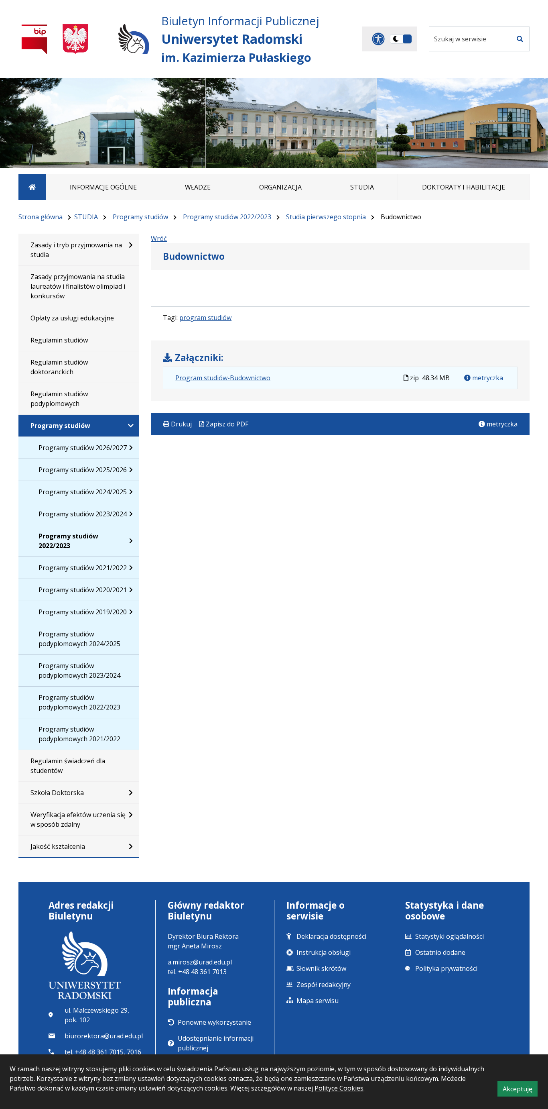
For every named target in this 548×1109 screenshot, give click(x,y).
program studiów (205, 317)
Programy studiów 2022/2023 (227, 216)
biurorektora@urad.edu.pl (104, 1036)
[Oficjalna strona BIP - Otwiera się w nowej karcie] (34, 39)
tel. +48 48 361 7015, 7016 (103, 1052)
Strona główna (40, 216)
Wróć (159, 238)
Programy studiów (140, 216)
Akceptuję (520, 1090)
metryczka (487, 377)
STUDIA (86, 216)
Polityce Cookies (339, 1088)
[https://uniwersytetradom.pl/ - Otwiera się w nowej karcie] (133, 39)
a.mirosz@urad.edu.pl (200, 962)
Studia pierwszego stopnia (326, 216)
